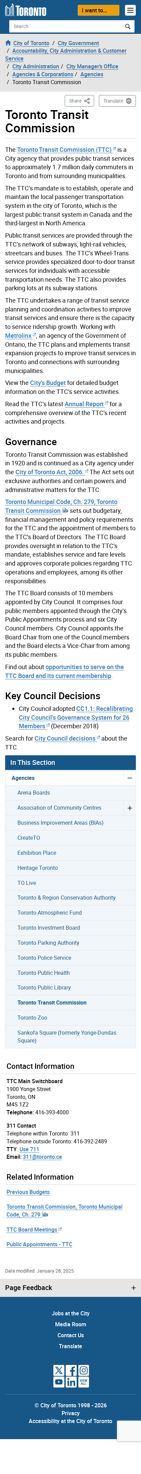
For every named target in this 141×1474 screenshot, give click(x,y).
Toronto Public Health (43, 973)
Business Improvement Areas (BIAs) (60, 822)
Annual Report (84, 404)
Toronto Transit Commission (52, 1002)
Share (81, 100)
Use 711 (29, 1149)
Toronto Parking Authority (48, 942)
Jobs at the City (71, 1313)
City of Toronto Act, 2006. (49, 472)
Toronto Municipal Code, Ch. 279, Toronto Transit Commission (61, 506)
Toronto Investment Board (48, 927)
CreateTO (28, 837)
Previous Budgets (28, 1192)
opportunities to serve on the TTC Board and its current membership (64, 671)
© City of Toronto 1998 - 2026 (71, 1405)
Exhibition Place (36, 852)
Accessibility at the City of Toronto (70, 1421)
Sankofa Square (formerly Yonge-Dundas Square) (66, 1036)
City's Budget (48, 383)
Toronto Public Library (44, 987)
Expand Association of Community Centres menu (130, 807)
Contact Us (70, 1335)
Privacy (71, 1413)
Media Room (70, 1324)
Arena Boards (33, 792)
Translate (113, 100)
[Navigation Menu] (130, 10)
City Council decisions (65, 738)
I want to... (94, 10)
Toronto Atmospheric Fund (49, 912)
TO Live (26, 883)
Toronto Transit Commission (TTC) (64, 149)
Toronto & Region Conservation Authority (66, 897)
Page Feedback (28, 1288)
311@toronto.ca (42, 1156)
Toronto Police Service (44, 957)
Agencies (23, 778)
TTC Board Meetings (32, 1229)
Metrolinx (18, 335)
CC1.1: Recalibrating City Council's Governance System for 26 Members (76, 717)
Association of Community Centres (59, 807)
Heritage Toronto (37, 868)
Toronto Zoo (32, 1017)
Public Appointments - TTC (39, 1244)
